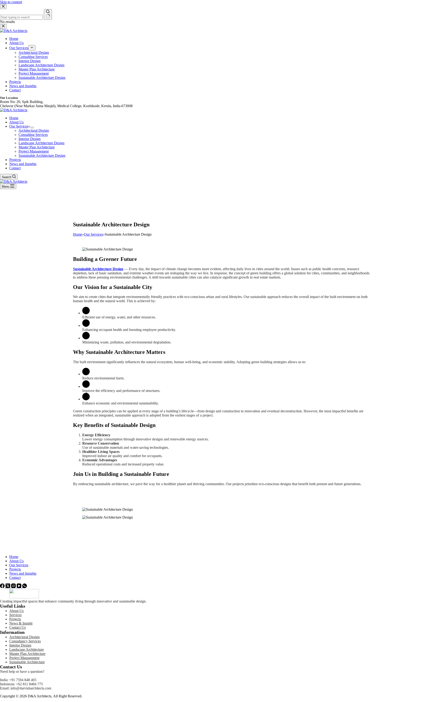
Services (15, 615)
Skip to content (11, 2)
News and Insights (22, 164)
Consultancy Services (25, 641)
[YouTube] (19, 587)
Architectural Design (34, 130)
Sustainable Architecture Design (42, 155)
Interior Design (30, 139)
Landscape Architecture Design (41, 143)
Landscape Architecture (26, 649)
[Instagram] (14, 587)
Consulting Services (33, 135)
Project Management (34, 151)
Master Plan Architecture (37, 147)
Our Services (18, 126)
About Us (16, 122)
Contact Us (17, 627)
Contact (15, 168)
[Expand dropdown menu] (32, 127)
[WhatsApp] (24, 587)
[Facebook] (3, 587)
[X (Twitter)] (8, 587)
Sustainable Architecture (27, 662)
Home (13, 118)
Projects (15, 160)
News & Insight (20, 623)
